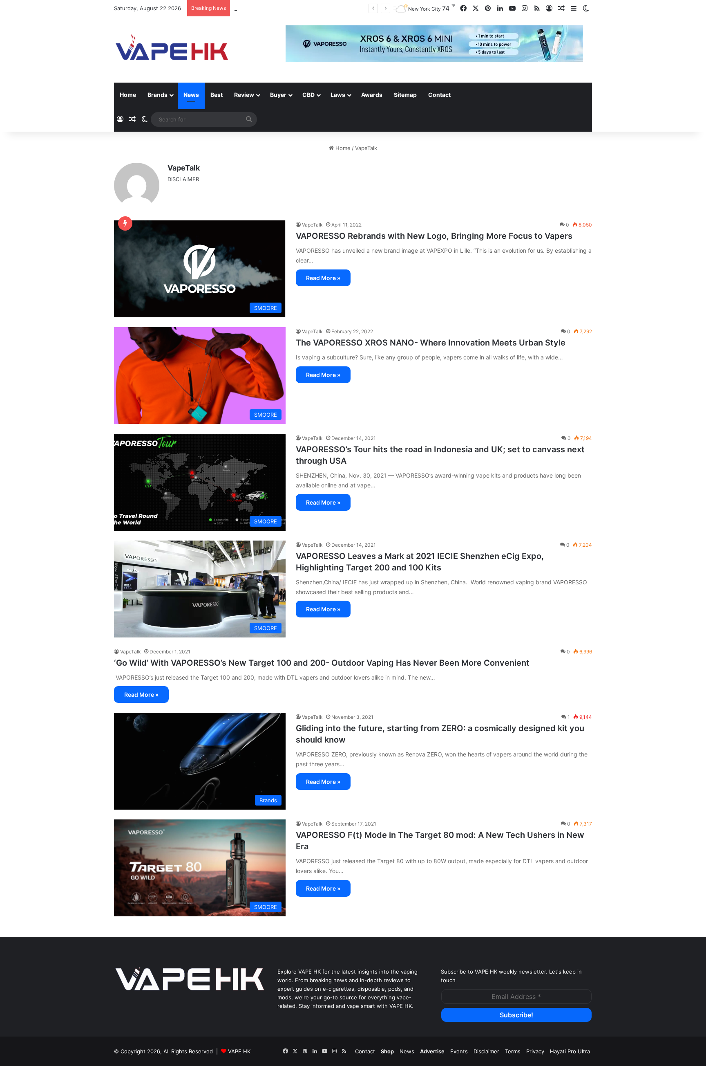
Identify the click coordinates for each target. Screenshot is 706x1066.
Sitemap (405, 94)
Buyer (278, 94)
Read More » (323, 277)
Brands (157, 94)
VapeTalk (184, 168)
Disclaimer (486, 1051)
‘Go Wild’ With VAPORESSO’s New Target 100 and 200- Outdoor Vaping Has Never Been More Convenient (322, 663)
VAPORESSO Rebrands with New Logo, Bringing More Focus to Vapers (434, 236)
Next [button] (573, 44)
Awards (371, 94)
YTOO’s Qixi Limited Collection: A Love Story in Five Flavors (309, 8)
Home (128, 94)
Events (459, 1051)
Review (244, 94)
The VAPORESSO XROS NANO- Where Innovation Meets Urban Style (430, 343)
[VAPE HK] (172, 50)
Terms (513, 1051)
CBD (308, 94)
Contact (439, 94)
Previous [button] (296, 44)
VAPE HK (239, 1051)
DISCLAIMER (183, 179)
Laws (338, 94)
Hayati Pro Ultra (570, 1051)
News (191, 94)
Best (216, 94)
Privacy (535, 1051)
